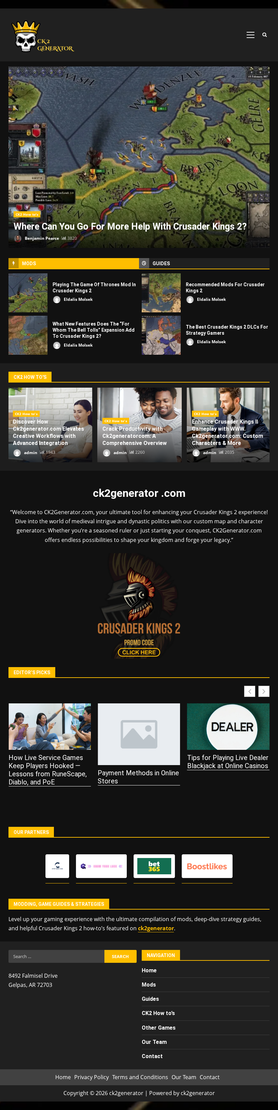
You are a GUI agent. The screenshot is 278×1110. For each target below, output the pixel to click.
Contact (210, 1077)
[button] (264, 691)
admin (30, 452)
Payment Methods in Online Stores (49, 777)
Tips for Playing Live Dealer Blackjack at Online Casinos (138, 762)
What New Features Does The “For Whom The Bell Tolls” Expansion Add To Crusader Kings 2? (27, 335)
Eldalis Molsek (78, 299)
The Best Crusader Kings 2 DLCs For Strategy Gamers (161, 335)
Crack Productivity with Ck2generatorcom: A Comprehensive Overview (134, 436)
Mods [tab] (29, 263)
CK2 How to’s (158, 1013)
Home (149, 970)
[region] (88, 1057)
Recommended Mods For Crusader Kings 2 (161, 292)
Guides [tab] (161, 263)
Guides (150, 999)
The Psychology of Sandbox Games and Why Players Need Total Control (228, 781)
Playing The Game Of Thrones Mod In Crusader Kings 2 (27, 292)
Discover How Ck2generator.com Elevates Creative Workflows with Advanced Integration (48, 432)
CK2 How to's (27, 214)
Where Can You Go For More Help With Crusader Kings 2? (139, 157)
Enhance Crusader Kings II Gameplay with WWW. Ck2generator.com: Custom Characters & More (227, 432)
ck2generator (156, 928)
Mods (149, 984)
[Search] (264, 34)
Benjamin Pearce (41, 238)
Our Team (184, 1077)
